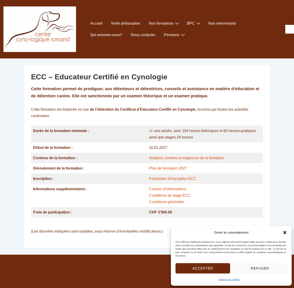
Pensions (171, 35)
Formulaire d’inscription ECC (172, 179)
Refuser (260, 268)
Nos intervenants (222, 23)
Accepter (202, 268)
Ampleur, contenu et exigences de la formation (186, 158)
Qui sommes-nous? (106, 35)
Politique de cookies (229, 279)
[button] (285, 232)
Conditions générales (166, 202)
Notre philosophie (125, 23)
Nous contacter (143, 35)
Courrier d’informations (167, 189)
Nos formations (161, 23)
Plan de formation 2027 (168, 168)
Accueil (96, 23)
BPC (191, 23)
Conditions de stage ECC (170, 195)
